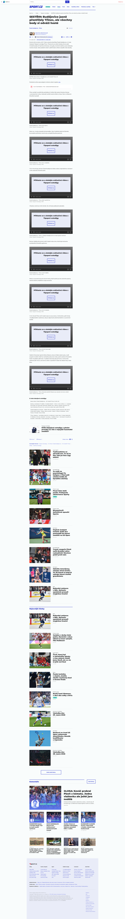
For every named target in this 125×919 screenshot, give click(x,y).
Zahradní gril (71, 884)
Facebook (88, 895)
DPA (52, 894)
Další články (91, 781)
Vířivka (75, 884)
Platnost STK (87, 877)
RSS (86, 894)
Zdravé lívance (65, 872)
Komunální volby (32, 877)
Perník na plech (66, 877)
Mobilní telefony (42, 886)
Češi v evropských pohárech (68, 882)
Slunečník (52, 884)
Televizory (73, 886)
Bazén (37, 884)
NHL (54, 586)
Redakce (87, 892)
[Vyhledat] (67, 2)
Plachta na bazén (42, 884)
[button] (31, 86)
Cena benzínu (59, 882)
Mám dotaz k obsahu (90, 906)
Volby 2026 (31, 869)
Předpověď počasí (45, 882)
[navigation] (2, 2)
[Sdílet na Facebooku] (70, 439)
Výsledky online (75, 6)
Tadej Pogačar (43, 874)
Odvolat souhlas (89, 909)
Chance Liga (56, 489)
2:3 (67, 28)
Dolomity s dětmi (77, 877)
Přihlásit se (51, 64)
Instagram (88, 897)
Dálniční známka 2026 (89, 871)
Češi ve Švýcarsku (77, 874)
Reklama (87, 900)
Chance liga (54, 869)
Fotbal (53, 6)
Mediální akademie (89, 908)
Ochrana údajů (88, 905)
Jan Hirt (42, 872)
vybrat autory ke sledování (40, 34)
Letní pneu (63, 886)
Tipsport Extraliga (43, 443)
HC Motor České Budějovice (54, 443)
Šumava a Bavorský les (78, 872)
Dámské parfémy (56, 886)
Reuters (55, 894)
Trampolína (48, 884)
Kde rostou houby (53, 882)
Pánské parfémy (85, 886)
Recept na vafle (66, 875)
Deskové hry (67, 886)
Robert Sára (37, 32)
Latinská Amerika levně (78, 875)
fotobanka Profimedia (61, 894)
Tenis (63, 6)
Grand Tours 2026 (44, 877)
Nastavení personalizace (90, 911)
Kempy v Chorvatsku (78, 869)
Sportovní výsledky (57, 711)
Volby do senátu (32, 875)
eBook (64, 36)
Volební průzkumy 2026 (34, 871)
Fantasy (48, 6)
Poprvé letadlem (77, 871)
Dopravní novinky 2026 (89, 872)
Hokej (58, 6)
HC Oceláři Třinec (66, 443)
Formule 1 (54, 875)
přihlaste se (50, 36)
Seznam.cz (120, 1)
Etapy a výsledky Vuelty (45, 871)
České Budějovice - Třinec (35, 28)
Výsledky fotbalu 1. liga (56, 871)
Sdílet (69, 36)
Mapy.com (39, 882)
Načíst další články (51, 772)
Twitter (87, 898)
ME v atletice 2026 (55, 874)
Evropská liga (56, 469)
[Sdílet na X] (72, 439)
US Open (55, 528)
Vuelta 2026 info (44, 869)
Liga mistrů (55, 450)
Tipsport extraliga (55, 872)
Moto (68, 6)
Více (93, 6)
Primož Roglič (43, 875)
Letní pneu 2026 (88, 869)
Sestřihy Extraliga (37, 445)
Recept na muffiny (66, 871)
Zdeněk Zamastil (44, 32)
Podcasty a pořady (85, 6)
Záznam (71, 28)
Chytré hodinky (78, 886)
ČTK (50, 894)
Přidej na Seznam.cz (90, 902)
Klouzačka (57, 884)
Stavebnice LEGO (49, 886)
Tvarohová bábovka (67, 874)
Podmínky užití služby (90, 903)
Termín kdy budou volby (34, 874)
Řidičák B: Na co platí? (89, 874)
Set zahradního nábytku (64, 884)
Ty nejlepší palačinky (67, 869)
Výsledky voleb (32, 872)
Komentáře (34, 782)
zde (59, 82)
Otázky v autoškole (89, 875)
